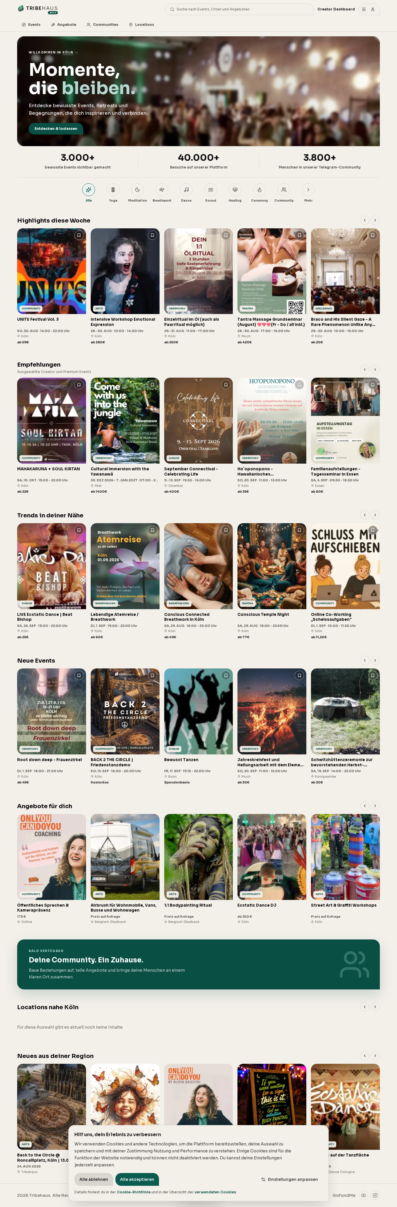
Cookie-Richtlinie (134, 1192)
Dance (186, 200)
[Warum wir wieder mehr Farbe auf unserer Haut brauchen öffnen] (271, 1119)
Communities (105, 24)
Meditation (137, 200)
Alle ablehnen (93, 1179)
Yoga (113, 200)
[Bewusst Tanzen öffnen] (198, 726)
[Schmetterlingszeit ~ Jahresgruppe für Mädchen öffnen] (125, 1119)
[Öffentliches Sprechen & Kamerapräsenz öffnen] (51, 869)
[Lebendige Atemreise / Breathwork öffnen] (125, 581)
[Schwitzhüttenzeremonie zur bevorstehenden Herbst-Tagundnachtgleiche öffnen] (345, 726)
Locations (144, 24)
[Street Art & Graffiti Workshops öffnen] (345, 869)
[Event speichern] (79, 235)
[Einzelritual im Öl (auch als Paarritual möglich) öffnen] (198, 286)
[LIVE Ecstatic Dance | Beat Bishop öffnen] (51, 581)
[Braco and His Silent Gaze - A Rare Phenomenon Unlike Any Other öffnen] (345, 286)
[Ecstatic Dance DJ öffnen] (271, 869)
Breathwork (162, 200)
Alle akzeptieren (137, 1179)
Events (34, 24)
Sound (210, 200)
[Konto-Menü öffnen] (369, 9)
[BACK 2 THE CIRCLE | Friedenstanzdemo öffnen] (125, 726)
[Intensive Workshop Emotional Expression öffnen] (125, 286)
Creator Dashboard (336, 9)
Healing (235, 200)
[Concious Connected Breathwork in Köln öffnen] (198, 581)
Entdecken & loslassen (56, 128)
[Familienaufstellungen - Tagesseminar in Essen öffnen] (345, 436)
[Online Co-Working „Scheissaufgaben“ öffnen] (345, 581)
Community (284, 200)
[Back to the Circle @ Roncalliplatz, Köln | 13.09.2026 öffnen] (51, 1119)
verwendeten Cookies (215, 1192)
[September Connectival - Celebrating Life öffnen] (198, 436)
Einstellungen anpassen (293, 1179)
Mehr (308, 200)
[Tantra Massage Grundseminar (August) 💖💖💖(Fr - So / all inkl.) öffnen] (271, 286)
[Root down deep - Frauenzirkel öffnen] (51, 726)
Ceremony (259, 200)
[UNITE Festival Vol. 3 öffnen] (51, 286)
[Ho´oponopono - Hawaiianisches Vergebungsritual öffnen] (271, 436)
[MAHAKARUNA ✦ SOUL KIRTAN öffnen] (51, 436)
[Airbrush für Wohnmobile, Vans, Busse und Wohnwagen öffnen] (125, 869)
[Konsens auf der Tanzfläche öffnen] (345, 1119)
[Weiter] (375, 220)
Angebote (66, 24)
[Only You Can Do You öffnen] (198, 1119)
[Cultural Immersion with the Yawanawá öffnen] (125, 436)
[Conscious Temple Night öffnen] (271, 581)
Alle (89, 200)
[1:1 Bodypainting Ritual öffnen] (198, 869)
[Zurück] (364, 220)
